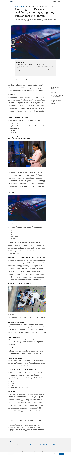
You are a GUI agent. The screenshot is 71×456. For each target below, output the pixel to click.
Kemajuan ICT (52, 93)
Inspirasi (53, 445)
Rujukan (51, 104)
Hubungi (13, 447)
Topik (59, 1)
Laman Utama (17, 6)
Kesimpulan (52, 103)
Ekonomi (22, 6)
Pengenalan (52, 85)
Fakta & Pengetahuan (44, 445)
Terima (61, 453)
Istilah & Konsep (30, 445)
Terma (22, 447)
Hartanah (29, 444)
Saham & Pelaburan (43, 442)
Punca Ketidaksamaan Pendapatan (54, 88)
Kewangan (29, 442)
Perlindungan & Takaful (44, 444)
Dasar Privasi (18, 447)
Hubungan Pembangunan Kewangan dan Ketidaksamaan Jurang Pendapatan (56, 91)
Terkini (54, 1)
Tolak (57, 453)
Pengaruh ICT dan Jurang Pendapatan (55, 98)
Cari (62, 1)
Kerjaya (53, 444)
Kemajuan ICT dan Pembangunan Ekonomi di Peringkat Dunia (56, 96)
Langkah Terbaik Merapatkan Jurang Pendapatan (55, 101)
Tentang (9, 447)
